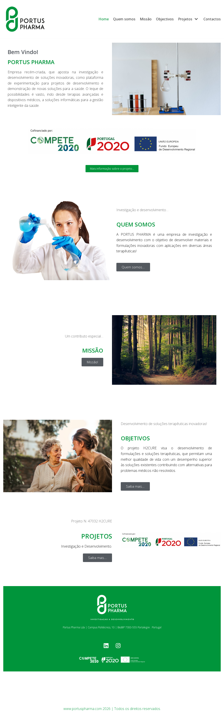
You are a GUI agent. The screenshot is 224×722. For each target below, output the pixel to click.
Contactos (212, 19)
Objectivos (165, 19)
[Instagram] (118, 645)
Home (103, 19)
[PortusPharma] (25, 19)
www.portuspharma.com (82, 708)
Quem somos (124, 19)
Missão (146, 19)
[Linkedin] (106, 645)
